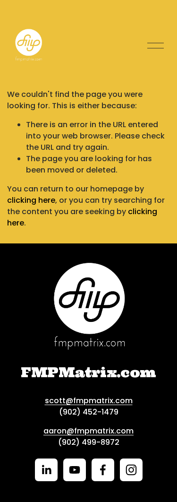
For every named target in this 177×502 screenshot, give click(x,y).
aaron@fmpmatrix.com (88, 430)
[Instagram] (131, 470)
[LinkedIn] (46, 470)
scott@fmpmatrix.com (89, 400)
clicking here (31, 200)
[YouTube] (74, 470)
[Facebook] (103, 470)
